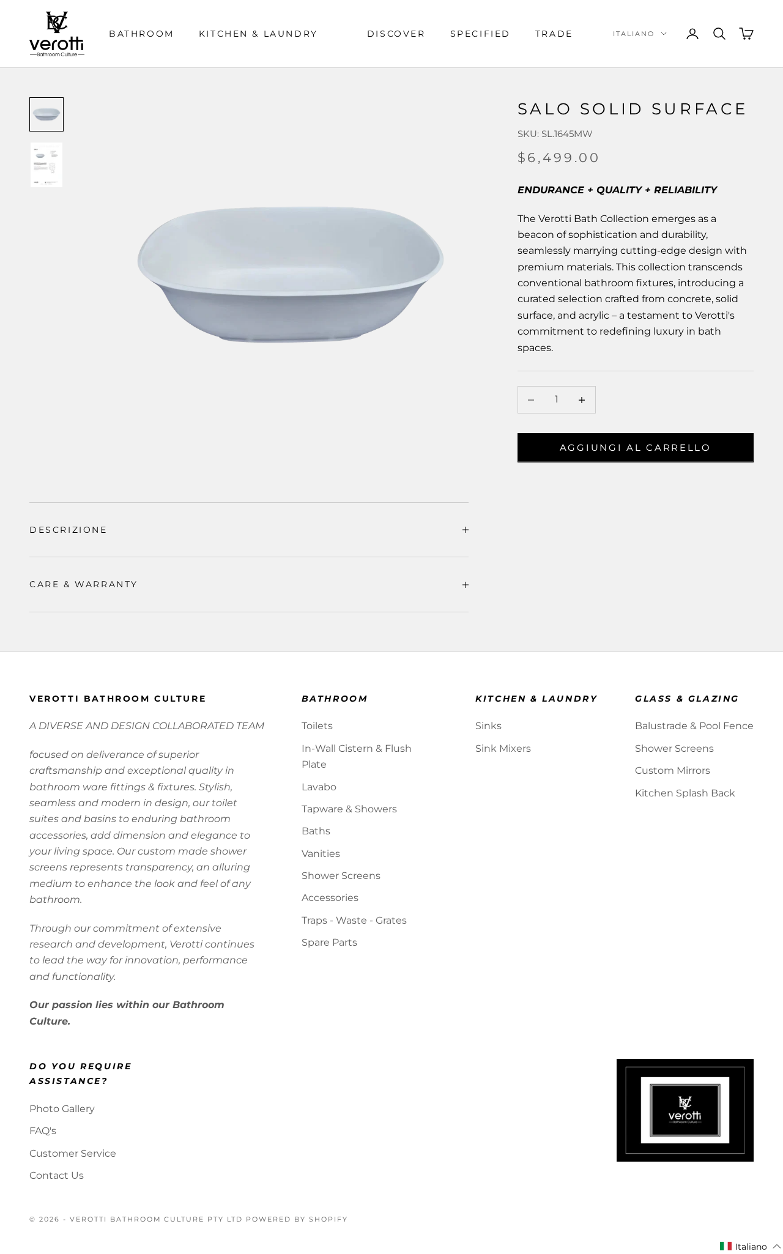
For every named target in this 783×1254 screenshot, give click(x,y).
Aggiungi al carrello (635, 447)
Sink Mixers (503, 748)
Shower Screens (341, 875)
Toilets (317, 726)
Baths (316, 831)
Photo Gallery (62, 1109)
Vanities (321, 853)
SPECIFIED (480, 33)
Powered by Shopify (297, 1219)
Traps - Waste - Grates (354, 920)
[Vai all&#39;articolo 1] (46, 114)
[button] (751, 1246)
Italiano (634, 33)
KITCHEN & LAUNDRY (258, 33)
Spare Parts (329, 942)
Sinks (488, 726)
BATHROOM (141, 33)
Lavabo (319, 787)
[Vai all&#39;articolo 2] (46, 164)
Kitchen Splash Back (685, 793)
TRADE (554, 33)
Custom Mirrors (672, 770)
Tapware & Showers (349, 809)
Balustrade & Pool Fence (694, 726)
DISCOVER (396, 33)
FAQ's (42, 1131)
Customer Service (72, 1153)
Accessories (330, 897)
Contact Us (56, 1175)
